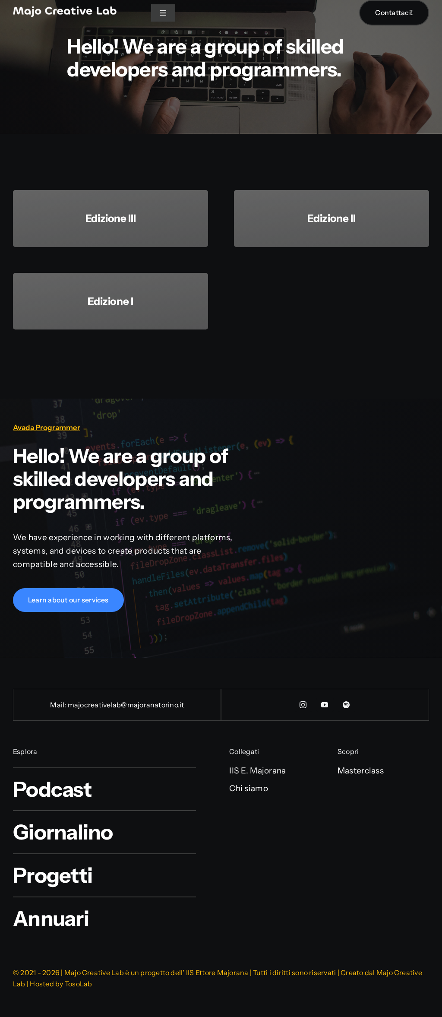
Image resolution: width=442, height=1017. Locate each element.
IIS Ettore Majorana (217, 972)
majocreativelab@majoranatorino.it (126, 704)
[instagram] (303, 705)
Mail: (58, 704)
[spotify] (346, 705)
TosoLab (78, 983)
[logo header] (65, 10)
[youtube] (325, 705)
